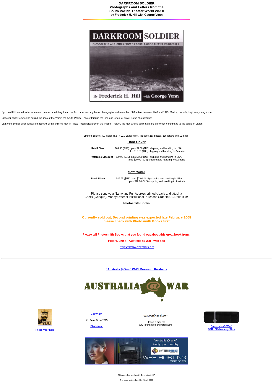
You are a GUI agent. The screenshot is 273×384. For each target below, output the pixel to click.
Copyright (96, 313)
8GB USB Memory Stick (221, 329)
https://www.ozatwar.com (137, 247)
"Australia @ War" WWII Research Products (136, 269)
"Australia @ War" (221, 326)
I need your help (44, 329)
